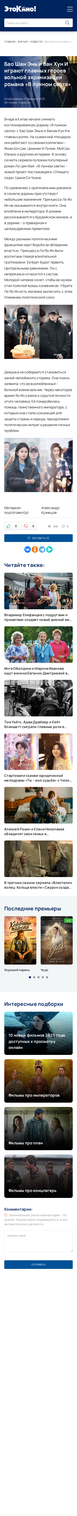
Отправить (38, 1264)
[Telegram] (42, 549)
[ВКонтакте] (27, 549)
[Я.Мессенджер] (49, 549)
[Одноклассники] (35, 549)
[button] (30, 977)
